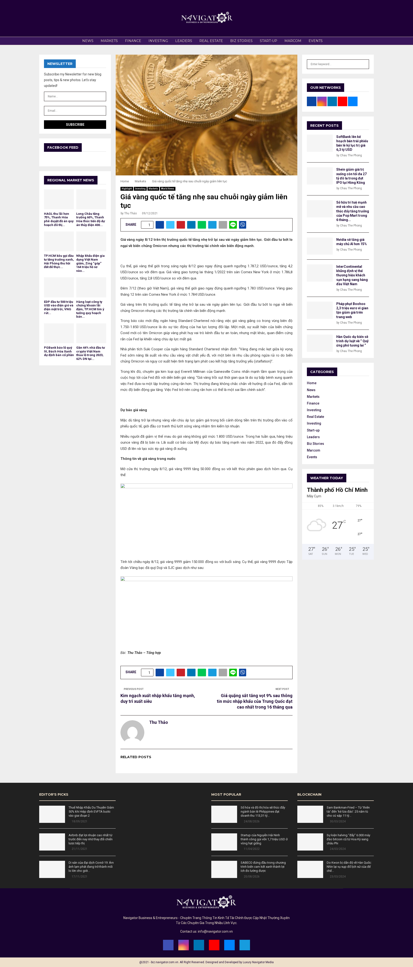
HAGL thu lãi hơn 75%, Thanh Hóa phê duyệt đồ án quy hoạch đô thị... (59, 219)
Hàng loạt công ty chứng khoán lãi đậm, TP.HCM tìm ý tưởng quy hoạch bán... (90, 309)
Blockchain (309, 794)
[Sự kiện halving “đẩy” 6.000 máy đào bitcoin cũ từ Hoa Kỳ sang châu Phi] (310, 842)
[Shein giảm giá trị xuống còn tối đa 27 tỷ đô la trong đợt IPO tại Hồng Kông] (320, 175)
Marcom (292, 41)
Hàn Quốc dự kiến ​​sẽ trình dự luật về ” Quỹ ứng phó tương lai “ (352, 341)
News (87, 41)
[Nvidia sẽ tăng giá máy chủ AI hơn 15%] (320, 246)
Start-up (268, 41)
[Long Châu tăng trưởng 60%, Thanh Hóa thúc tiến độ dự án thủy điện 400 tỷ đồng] (91, 199)
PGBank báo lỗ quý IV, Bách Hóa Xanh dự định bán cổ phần (59, 351)
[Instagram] (183, 945)
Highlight (127, 188)
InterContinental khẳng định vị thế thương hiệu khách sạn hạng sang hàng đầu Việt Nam (352, 275)
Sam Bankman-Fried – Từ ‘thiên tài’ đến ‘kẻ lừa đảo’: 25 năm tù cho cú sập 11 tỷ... (348, 811)
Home (311, 383)
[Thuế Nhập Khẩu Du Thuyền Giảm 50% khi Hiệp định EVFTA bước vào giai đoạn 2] (52, 814)
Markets (109, 41)
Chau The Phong (351, 155)
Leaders (183, 41)
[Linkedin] (199, 945)
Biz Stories (241, 41)
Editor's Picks (53, 794)
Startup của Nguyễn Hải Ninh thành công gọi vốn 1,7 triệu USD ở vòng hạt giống (264, 839)
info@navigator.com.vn (215, 931)
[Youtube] (214, 945)
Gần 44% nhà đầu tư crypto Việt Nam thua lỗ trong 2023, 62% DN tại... (90, 353)
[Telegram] (244, 945)
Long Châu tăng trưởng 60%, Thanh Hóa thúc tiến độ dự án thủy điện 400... (90, 219)
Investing (158, 41)
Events (316, 41)
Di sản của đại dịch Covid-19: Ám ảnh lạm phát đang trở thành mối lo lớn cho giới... (91, 866)
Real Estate (211, 41)
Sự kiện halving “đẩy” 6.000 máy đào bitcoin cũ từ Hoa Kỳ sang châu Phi (348, 839)
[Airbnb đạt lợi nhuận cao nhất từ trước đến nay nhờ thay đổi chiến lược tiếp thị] (52, 842)
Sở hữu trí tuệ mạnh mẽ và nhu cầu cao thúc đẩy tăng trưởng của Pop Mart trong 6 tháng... (352, 211)
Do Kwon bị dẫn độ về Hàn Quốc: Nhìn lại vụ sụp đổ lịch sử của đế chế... (349, 866)
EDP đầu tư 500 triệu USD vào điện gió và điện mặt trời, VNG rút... (58, 307)
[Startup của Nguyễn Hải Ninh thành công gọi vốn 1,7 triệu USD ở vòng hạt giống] (224, 842)
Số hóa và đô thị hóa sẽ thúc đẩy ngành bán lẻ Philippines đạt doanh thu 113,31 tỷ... (263, 811)
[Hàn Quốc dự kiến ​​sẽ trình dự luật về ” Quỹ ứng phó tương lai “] (320, 343)
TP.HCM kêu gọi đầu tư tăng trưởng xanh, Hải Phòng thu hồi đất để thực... (59, 261)
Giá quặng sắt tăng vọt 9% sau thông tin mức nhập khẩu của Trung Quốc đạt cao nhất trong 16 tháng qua (255, 701)
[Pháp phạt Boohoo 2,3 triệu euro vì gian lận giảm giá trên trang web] (320, 310)
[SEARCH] (364, 64)
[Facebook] (168, 945)
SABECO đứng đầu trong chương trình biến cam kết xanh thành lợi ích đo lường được (263, 866)
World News (167, 188)
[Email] (229, 945)
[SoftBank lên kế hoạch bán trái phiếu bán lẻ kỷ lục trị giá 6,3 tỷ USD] (320, 143)
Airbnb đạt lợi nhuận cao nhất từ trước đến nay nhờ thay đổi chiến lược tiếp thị (91, 839)
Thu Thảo (130, 213)
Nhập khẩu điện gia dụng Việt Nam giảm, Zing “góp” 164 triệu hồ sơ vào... (90, 263)
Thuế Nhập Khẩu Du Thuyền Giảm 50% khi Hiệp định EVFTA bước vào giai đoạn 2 (91, 811)
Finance (133, 41)
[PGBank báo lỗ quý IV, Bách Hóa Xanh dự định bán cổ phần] (59, 333)
